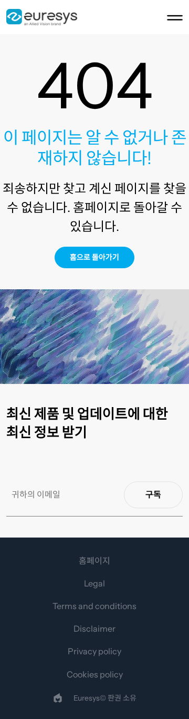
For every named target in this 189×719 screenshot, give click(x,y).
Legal (94, 583)
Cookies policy (95, 674)
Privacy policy (94, 651)
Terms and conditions (94, 606)
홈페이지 (94, 560)
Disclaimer (95, 628)
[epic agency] (57, 698)
